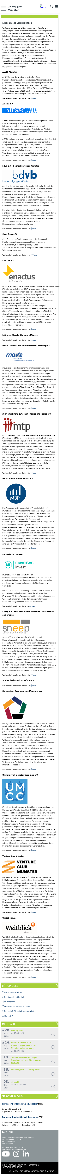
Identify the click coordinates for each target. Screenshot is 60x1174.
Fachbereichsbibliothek (14, 997)
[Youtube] (6, 1154)
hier (34, 98)
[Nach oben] (56, 1171)
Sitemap (12, 1165)
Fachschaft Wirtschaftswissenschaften (20, 1011)
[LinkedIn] (26, 1154)
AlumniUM (8, 1016)
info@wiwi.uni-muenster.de (14, 1149)
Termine (11, 1024)
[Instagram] (16, 1154)
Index (5, 1165)
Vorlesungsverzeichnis (13, 992)
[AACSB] (43, 6)
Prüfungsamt (9, 1002)
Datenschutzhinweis (12, 1167)
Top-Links (12, 986)
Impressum (34, 1165)
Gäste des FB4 (15, 1096)
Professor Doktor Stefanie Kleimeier (20, 1104)
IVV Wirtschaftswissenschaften (17, 1007)
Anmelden (22, 1165)
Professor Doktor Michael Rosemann (20, 1117)
